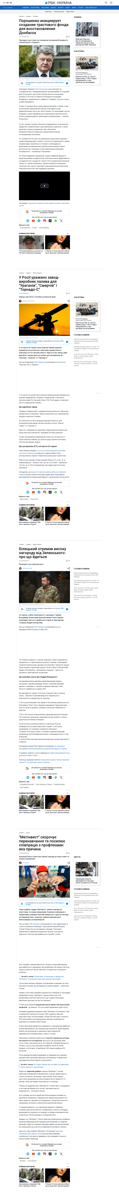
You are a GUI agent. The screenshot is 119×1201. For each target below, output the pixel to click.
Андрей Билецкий (59, 784)
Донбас (34, 227)
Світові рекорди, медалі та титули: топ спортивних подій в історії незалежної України (86, 348)
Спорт (67, 8)
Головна (21, 16)
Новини (25, 8)
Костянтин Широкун (82, 72)
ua (4, 3)
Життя (60, 8)
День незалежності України (44, 784)
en (7, 3)
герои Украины (24, 787)
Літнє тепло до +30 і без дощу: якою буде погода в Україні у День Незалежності (86, 356)
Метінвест (23, 1161)
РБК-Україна (39, 362)
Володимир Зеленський (27, 784)
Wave (74, 8)
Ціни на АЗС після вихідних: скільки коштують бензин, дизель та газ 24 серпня (85, 363)
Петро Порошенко (25, 227)
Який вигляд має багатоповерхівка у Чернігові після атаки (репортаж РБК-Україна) (86, 42)
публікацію (61, 362)
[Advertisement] (44, 380)
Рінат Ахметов (32, 1161)
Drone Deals (48, 11)
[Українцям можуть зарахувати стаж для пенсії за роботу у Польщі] (87, 869)
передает (60, 99)
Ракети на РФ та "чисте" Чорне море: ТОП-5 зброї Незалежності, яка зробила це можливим (86, 79)
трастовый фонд (44, 227)
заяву (54, 924)
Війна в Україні (70, 11)
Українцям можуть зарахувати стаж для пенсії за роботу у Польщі (86, 881)
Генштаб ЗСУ (34, 499)
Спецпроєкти (91, 8)
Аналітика (35, 8)
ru (11, 3)
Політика (45, 8)
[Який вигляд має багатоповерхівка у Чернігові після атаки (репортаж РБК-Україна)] (87, 29)
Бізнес (53, 8)
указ (59, 627)
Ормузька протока (59, 11)
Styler (80, 8)
